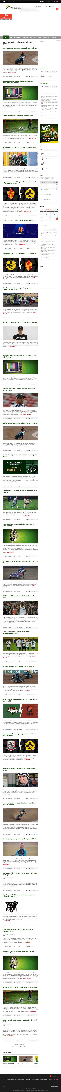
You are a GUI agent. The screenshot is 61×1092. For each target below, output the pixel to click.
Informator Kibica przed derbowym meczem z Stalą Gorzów (49, 94)
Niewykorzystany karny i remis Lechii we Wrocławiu (20, 987)
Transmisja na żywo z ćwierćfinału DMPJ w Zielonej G (48, 245)
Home (4, 1)
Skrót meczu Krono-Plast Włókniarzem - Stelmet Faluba (48, 248)
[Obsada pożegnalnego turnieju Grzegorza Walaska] (21, 856)
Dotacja (45, 6)
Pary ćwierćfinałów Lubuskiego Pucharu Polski (18, 116)
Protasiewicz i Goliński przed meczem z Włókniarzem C (48, 242)
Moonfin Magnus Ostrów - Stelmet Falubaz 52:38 (19, 666)
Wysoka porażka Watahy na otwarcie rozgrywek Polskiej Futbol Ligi (19, 896)
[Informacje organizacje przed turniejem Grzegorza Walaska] (21, 473)
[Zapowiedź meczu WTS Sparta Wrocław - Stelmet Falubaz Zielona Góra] (21, 200)
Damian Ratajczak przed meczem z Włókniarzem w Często (47, 254)
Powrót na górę (55, 1076)
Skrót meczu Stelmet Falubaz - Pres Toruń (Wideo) (48, 260)
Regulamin (28, 1079)
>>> (30, 1046)
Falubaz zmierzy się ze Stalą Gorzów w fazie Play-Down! (49, 115)
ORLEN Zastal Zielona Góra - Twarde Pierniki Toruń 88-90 (20, 1021)
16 (26, 1046)
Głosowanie (48, 158)
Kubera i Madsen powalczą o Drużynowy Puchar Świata (49, 103)
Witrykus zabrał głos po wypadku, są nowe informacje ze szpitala (17, 288)
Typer (42, 149)
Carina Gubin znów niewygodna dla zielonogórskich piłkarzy (20, 491)
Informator (46, 37)
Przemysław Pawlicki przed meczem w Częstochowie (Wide (48, 257)
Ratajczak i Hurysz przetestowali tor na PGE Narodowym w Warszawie (49, 109)
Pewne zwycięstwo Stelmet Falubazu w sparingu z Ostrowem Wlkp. (19, 804)
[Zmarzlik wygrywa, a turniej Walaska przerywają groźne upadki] (21, 407)
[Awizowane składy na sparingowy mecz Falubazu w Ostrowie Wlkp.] (21, 752)
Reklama (39, 6)
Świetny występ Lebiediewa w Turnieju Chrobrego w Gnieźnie (20, 562)
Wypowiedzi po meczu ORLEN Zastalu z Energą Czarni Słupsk (18, 525)
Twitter (56, 1)
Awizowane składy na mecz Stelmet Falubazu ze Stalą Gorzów (49, 106)
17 (28, 1046)
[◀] (41, 209)
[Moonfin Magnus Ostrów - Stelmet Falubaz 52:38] (21, 683)
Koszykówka (17, 37)
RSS (57, 1)
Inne (31, 37)
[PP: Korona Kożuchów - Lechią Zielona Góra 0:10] (21, 237)
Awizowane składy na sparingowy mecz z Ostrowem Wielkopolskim (20, 874)
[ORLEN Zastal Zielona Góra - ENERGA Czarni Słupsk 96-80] (21, 614)
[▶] (57, 209)
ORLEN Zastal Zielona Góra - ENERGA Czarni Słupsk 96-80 (20, 596)
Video (39, 37)
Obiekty (52, 149)
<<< (10, 1046)
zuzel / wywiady (32, 798)
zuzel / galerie (15, 1066)
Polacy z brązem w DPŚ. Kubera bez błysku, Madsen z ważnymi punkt (48, 100)
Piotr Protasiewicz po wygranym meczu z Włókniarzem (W (48, 251)
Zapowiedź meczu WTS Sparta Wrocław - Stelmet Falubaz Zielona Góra (19, 182)
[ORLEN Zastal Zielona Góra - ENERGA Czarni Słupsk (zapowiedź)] (21, 718)
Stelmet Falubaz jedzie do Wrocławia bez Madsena (20, 48)
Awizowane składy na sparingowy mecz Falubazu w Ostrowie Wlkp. (20, 734)
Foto (35, 37)
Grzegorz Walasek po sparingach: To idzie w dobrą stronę (20, 769)
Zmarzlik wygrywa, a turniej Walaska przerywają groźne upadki (19, 389)
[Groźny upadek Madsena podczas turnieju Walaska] (21, 440)
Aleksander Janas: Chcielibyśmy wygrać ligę (49, 235)
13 (22, 1046)
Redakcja (8, 1)
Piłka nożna (25, 37)
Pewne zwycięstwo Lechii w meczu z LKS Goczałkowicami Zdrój (16, 632)
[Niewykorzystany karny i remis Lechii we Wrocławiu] (21, 1004)
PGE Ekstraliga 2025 (49, 76)
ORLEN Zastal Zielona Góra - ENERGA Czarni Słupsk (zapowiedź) (20, 700)
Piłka (52, 71)
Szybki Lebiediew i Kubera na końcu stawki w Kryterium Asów (18, 930)
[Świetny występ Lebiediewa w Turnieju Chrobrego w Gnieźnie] (21, 580)
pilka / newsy (33, 142)
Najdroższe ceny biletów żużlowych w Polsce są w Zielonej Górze (19, 148)
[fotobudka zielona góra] (6, 19)
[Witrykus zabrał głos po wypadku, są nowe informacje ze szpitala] (21, 306)
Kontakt (13, 1)
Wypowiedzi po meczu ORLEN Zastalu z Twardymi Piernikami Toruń (19, 952)
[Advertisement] (36, 24)
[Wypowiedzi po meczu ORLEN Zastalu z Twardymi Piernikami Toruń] (21, 970)
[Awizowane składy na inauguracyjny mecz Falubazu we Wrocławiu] (21, 272)
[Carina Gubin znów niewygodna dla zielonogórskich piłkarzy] (21, 509)
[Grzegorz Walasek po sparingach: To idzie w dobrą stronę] (21, 787)
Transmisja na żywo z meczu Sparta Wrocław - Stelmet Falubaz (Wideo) (18, 82)
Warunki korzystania (43, 1079)
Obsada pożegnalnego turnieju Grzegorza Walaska (20, 839)
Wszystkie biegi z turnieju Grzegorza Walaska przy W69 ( (49, 233)
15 (25, 1046)
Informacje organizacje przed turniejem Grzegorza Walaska (20, 455)
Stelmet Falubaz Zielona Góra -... (24, 1063)
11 (20, 1046)
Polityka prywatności (35, 1079)
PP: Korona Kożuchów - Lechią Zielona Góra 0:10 (19, 220)
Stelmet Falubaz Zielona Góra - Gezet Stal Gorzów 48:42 (48, 90)
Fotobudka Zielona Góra (54, 1086)
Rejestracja (48, 1)
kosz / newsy (33, 556)
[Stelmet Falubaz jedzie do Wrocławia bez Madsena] (21, 65)
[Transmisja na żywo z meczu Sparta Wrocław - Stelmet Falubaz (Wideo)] (21, 100)
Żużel (11, 37)
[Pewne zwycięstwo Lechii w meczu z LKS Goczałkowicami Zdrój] (21, 650)
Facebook (54, 1)
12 (21, 1046)
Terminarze (53, 37)
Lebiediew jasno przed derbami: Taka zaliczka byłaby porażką (49, 97)
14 (24, 1046)
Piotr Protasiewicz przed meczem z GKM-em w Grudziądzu (49, 238)
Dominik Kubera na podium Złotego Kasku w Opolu (20, 322)
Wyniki (47, 168)
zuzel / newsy (33, 76)
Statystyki (52, 6)
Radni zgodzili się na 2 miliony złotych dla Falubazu (48, 112)
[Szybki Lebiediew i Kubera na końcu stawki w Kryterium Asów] (8, 934)
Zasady (47, 163)
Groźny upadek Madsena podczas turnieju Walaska (20, 423)
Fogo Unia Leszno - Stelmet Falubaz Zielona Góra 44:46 (49, 119)
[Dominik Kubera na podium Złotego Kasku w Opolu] (21, 339)
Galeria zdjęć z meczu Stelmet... (8, 1063)
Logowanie (42, 1)
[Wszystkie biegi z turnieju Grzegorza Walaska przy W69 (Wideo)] (21, 374)
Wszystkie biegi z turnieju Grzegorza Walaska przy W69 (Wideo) (19, 356)
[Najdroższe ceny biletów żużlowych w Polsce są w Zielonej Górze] (21, 166)
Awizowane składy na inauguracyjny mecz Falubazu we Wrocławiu (20, 254)
